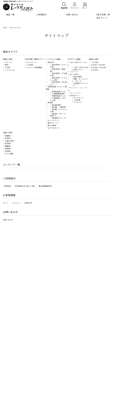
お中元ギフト (74, 95)
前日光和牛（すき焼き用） (58, 74)
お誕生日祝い (10, 141)
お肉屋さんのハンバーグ (80, 84)
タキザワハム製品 (73, 59)
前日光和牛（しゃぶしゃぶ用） (58, 79)
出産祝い (8, 138)
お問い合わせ (72, 14)
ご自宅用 (29, 65)
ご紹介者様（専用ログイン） (102, 16)
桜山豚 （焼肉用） (59, 107)
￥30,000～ (95, 70)
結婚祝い (8, 136)
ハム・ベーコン (75, 93)
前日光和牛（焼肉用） (57, 70)
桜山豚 (50, 102)
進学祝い (8, 143)
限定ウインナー (53, 123)
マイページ (16, 203)
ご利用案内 (41, 14)
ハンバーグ (73, 71)
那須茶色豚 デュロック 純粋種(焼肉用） (58, 92)
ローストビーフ (53, 120)
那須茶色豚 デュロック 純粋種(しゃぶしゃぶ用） (58, 98)
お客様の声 (28, 203)
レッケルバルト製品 (53, 59)
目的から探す (8, 132)
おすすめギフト (53, 128)
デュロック (78, 102)
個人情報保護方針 (45, 186)
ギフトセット (31, 62)
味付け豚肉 (78, 76)
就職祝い (8, 146)
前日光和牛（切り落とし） (58, 83)
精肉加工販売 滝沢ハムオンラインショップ (18, 1)
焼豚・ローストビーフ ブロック (80, 80)
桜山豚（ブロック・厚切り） (58, 114)
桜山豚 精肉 (56, 105)
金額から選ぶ (94, 59)
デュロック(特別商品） (35, 67)
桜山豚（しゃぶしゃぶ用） (58, 110)
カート (5, 203)
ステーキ (8, 62)
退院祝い (8, 148)
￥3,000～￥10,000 (98, 65)
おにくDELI (74, 74)
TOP (5, 27)
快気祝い (8, 151)
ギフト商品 (9, 153)
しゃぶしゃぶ (10, 70)
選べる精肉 (52, 125)
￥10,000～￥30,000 (98, 67)
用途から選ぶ (8, 59)
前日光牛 (51, 62)
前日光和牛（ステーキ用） (58, 65)
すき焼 (7, 67)
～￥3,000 (94, 62)
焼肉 (6, 65)
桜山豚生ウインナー (59, 118)
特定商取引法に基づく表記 (25, 186)
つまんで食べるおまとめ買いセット (80, 68)
